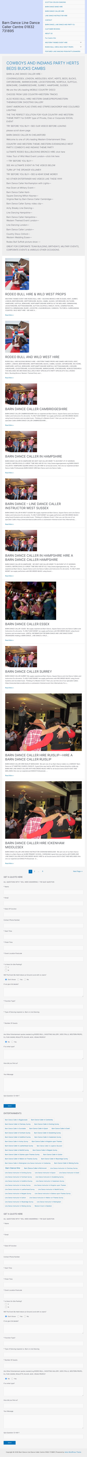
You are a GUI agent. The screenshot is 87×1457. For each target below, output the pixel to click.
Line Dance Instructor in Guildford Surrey (18, 1181)
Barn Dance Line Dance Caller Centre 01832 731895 (21, 27)
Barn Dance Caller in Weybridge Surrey (54, 1159)
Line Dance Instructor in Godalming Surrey (49, 1177)
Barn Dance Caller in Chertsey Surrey (18, 1124)
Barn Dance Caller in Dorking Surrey (46, 1124)
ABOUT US (49, 33)
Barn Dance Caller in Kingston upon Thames (47, 1141)
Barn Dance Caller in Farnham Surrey (17, 1133)
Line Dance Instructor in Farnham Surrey (18, 1177)
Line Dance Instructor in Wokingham (49, 1202)
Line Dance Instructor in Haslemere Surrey (50, 1181)
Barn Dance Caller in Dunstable (15, 1128)
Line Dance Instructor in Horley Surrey (18, 1185)
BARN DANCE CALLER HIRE (54, 11)
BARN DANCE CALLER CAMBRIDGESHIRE (36, 409)
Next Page (78, 871)
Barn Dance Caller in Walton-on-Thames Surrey (21, 1159)
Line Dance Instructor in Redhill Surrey (51, 1189)
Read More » (9, 315)
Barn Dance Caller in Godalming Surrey (47, 1133)
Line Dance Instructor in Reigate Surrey (18, 1193)
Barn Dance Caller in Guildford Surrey (18, 1137)
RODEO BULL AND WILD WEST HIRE (32, 357)
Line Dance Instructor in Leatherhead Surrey (20, 1189)
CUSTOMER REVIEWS (52, 29)
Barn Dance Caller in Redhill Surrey (17, 1150)
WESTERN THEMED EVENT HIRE (56, 42)
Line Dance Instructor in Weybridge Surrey (19, 1202)
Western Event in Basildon (43, 1206)
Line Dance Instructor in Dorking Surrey (18, 1173)
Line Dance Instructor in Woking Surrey (18, 1206)
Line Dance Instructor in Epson (45, 1173)
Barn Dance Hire (12, 1168)
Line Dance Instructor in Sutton (15, 1197)
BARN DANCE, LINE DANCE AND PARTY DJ (60, 24)
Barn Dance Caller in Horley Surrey (16, 1141)
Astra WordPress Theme (73, 1452)
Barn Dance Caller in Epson (38, 1128)
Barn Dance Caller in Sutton (52, 1154)
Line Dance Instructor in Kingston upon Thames (50, 1185)
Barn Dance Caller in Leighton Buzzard (49, 1146)
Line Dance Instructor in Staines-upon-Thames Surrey (53, 1193)
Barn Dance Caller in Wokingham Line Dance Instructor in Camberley (28, 1163)
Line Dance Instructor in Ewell (69, 1173)
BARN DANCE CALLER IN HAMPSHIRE (33, 456)
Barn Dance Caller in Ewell (61, 1128)
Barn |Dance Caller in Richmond (35, 1168)
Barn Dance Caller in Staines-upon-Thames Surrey (22, 1154)
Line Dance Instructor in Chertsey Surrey (64, 1168)
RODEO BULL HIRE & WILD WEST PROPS (59, 47)
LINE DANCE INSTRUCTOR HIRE (56, 15)
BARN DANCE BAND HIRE (54, 7)
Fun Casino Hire (50, 38)
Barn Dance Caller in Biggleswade (16, 1120)
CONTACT (48, 20)
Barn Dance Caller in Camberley (42, 1120)
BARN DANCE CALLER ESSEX (27, 624)
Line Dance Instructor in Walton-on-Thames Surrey (46, 1197)
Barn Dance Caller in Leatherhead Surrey (19, 1146)
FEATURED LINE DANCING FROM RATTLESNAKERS (62, 51)
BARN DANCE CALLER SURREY (28, 671)
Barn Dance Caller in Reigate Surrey (45, 1150)
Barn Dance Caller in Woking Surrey (66, 1163)
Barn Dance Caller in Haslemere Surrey (47, 1137)
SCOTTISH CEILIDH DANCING (55, 2)
